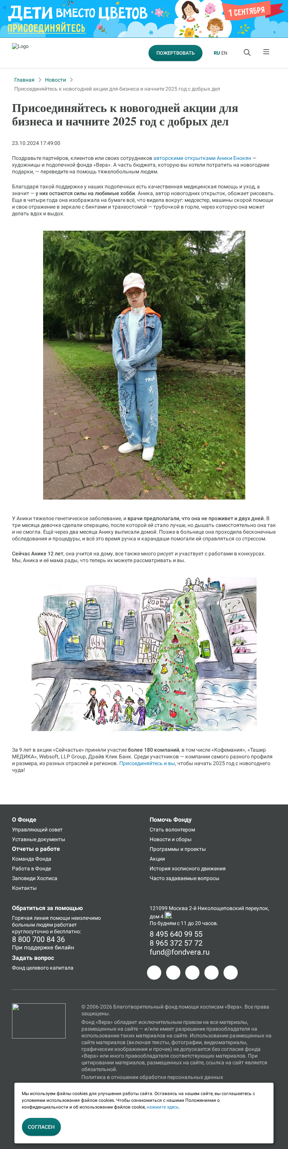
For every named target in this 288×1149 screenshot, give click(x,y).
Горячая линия (30, 918)
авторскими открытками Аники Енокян (202, 158)
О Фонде (24, 819)
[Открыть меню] (266, 53)
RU (217, 53)
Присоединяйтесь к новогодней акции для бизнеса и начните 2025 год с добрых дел (117, 89)
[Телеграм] (154, 972)
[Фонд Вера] (39, 1007)
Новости (55, 80)
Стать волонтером (172, 830)
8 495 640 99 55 (176, 934)
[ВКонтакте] (192, 972)
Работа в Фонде (31, 868)
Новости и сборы (171, 839)
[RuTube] (231, 972)
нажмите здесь (163, 1107)
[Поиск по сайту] (247, 53)
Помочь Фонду (171, 819)
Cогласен (41, 1127)
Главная (24, 80)
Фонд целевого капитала (43, 968)
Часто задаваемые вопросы (184, 878)
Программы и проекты (178, 849)
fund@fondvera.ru (180, 952)
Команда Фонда (31, 859)
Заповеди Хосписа (34, 878)
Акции (157, 859)
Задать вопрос (33, 957)
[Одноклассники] (173, 972)
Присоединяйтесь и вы (147, 763)
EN (224, 53)
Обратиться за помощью (47, 908)
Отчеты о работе (36, 848)
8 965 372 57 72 (176, 943)
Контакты (24, 888)
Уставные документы (38, 839)
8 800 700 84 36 (38, 939)
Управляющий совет (37, 830)
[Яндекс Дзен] (211, 972)
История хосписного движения (188, 868)
